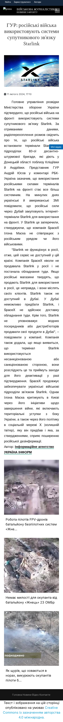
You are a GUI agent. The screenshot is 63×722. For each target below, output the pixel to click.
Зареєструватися (22, 2)
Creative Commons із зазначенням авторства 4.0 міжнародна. (31, 712)
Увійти (8, 2)
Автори (37, 2)
